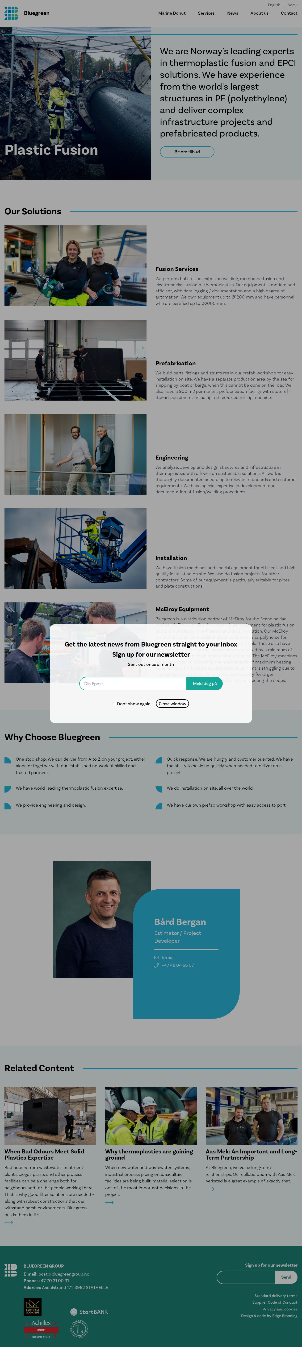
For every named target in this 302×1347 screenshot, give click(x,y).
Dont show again (134, 703)
